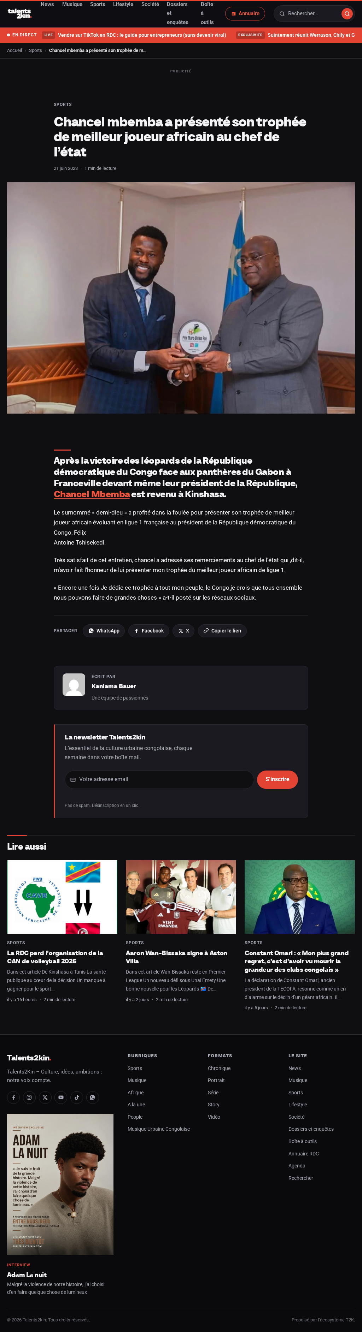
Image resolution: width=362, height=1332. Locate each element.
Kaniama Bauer (114, 686)
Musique (137, 1080)
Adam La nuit (27, 1275)
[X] (45, 1097)
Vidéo (214, 1117)
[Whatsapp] (92, 1097)
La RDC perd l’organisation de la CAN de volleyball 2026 (55, 957)
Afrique (136, 1093)
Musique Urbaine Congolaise (159, 1129)
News (294, 1068)
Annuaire (249, 13)
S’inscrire (277, 779)
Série (213, 1093)
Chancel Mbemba (92, 494)
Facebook (153, 631)
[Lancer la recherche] (347, 13)
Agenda (296, 1166)
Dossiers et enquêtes (311, 1129)
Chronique (219, 1068)
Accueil (14, 50)
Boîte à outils (302, 1141)
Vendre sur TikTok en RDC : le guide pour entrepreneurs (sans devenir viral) (135, 35)
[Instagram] (29, 1097)
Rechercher (300, 1178)
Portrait (216, 1080)
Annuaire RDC (303, 1154)
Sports (35, 50)
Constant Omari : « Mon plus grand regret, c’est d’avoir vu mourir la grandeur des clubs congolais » (297, 961)
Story (214, 1105)
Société (296, 1117)
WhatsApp (108, 631)
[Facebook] (13, 1097)
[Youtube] (60, 1097)
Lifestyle (297, 1105)
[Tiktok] (76, 1097)
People (135, 1117)
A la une (136, 1105)
